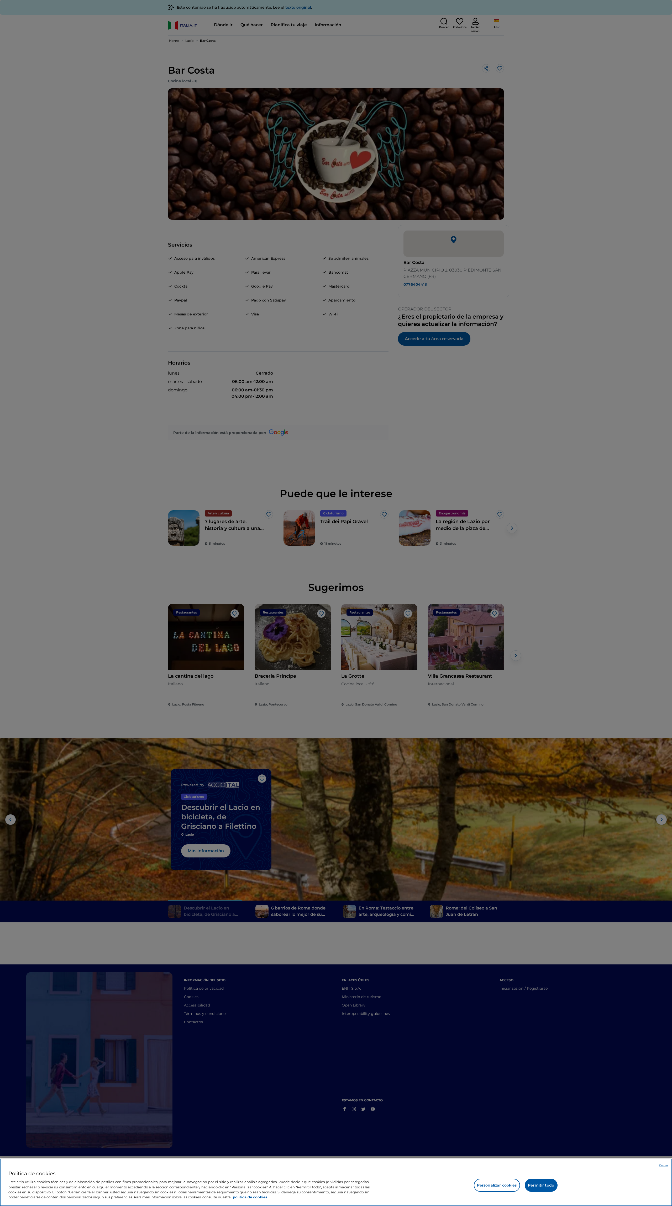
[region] (336, 1182)
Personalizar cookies (497, 1185)
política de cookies (250, 1197)
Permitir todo (541, 1185)
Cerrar (663, 1165)
